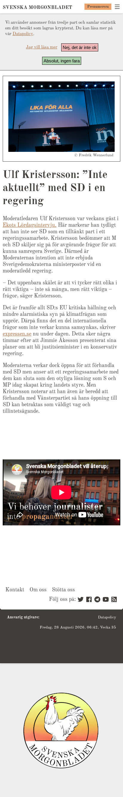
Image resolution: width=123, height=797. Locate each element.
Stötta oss (63, 590)
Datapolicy (23, 34)
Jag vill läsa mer (41, 47)
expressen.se (17, 334)
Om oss (38, 590)
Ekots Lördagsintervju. (29, 225)
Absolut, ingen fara (62, 60)
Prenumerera (98, 7)
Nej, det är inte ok (80, 47)
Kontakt (14, 590)
